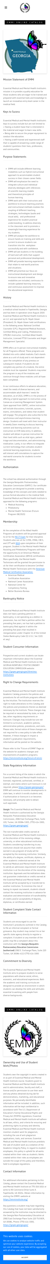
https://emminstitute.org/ (15, 1199)
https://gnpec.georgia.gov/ (31, 787)
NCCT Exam (20, 536)
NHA (18, 543)
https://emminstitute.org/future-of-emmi (22, 758)
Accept (25, 1257)
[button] (6, 7)
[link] (25, 7)
